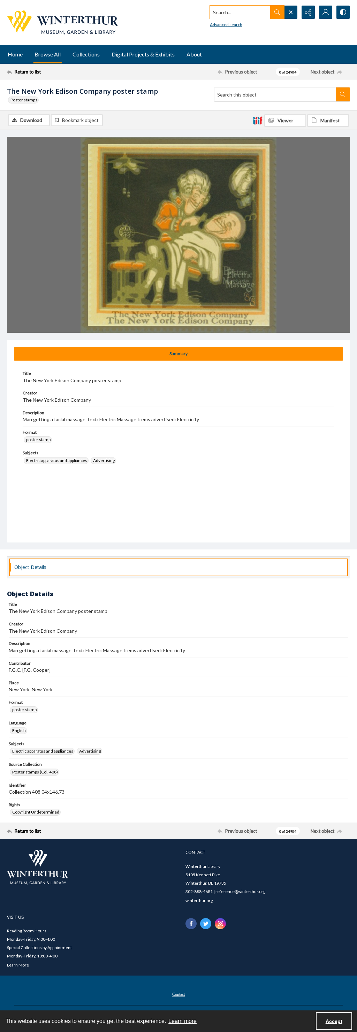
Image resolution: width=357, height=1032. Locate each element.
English (19, 730)
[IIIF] (257, 120)
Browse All (48, 54)
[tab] (178, 353)
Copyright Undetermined (35, 812)
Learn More (18, 965)
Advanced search (226, 24)
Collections (86, 54)
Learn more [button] (182, 1021)
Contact (178, 994)
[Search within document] (343, 94)
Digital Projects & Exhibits (143, 54)
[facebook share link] (191, 923)
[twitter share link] (205, 923)
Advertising (104, 460)
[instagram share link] (220, 923)
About (194, 54)
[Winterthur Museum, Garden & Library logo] (62, 22)
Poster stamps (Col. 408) (35, 772)
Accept (334, 1021)
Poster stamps (23, 99)
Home (15, 54)
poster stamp (38, 439)
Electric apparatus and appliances (56, 460)
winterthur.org (199, 900)
